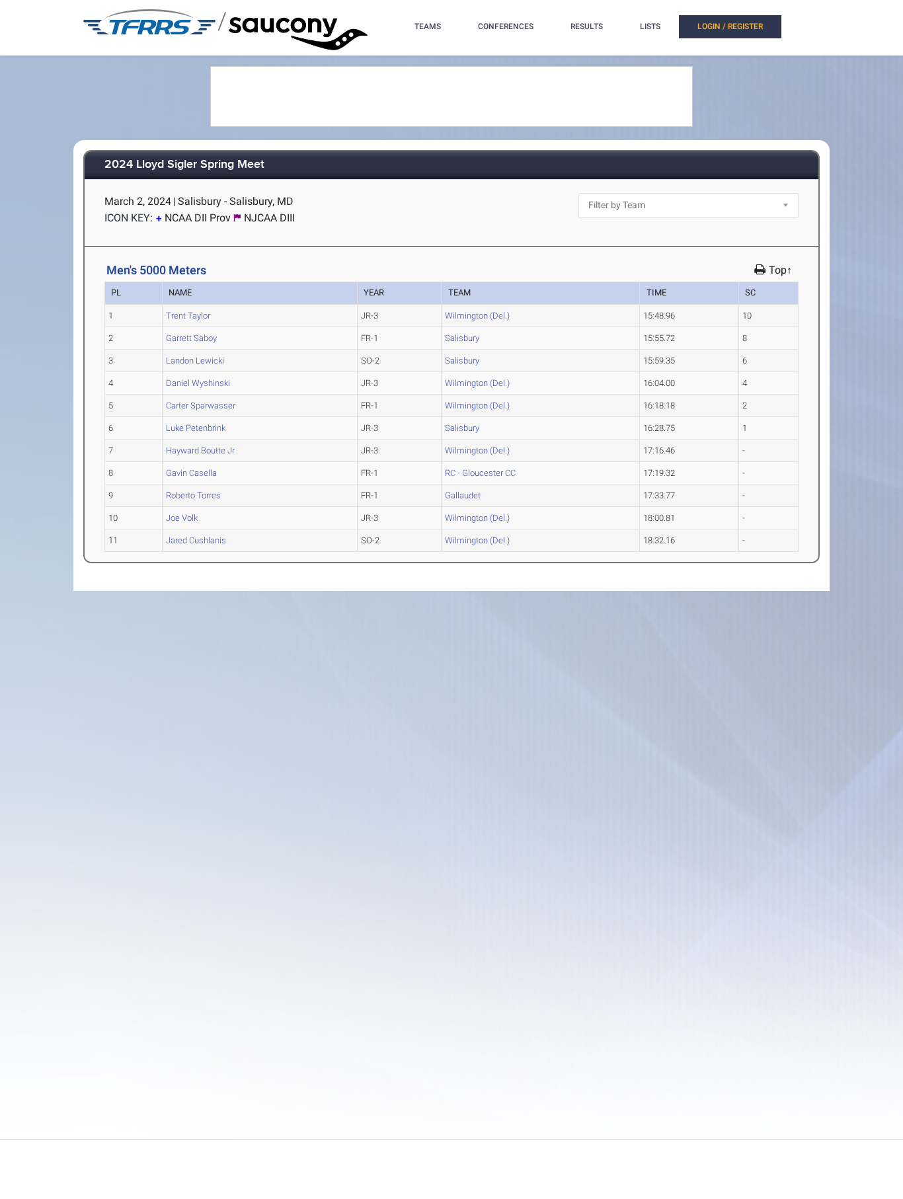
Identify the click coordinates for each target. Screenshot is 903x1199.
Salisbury (462, 338)
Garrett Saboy (191, 338)
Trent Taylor (188, 316)
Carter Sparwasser (200, 405)
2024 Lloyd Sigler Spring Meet (184, 165)
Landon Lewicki (195, 361)
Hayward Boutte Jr (200, 450)
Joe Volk (182, 518)
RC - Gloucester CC (480, 473)
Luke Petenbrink (195, 428)
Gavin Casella (191, 473)
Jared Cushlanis (196, 540)
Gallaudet (463, 495)
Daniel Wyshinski (198, 383)
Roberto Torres (193, 495)
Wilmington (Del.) (477, 316)
